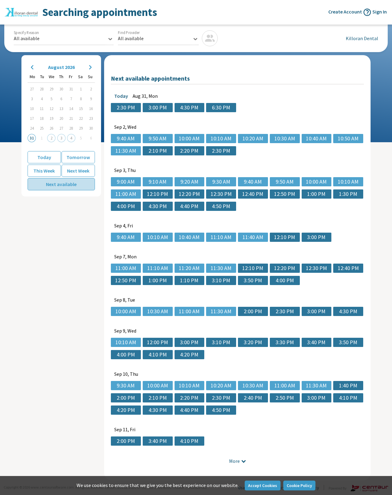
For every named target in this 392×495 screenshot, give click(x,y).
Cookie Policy (299, 485)
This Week (44, 171)
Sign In (379, 11)
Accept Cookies (262, 485)
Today (44, 157)
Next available (61, 184)
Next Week (78, 171)
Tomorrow (78, 157)
